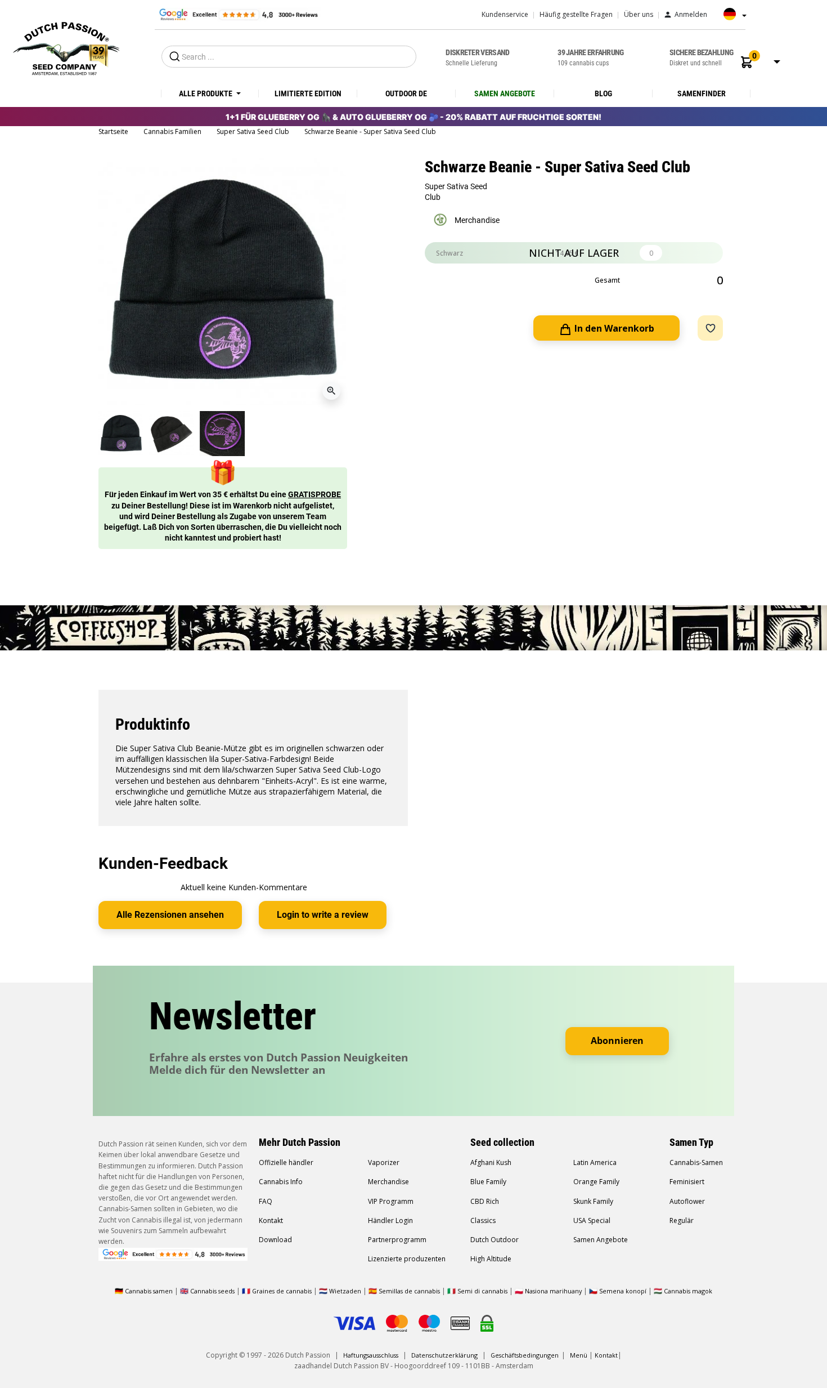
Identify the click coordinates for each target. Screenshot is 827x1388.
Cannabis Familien (173, 131)
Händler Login (390, 1220)
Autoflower (687, 1201)
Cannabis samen (149, 1291)
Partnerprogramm (397, 1239)
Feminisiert (686, 1181)
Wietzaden (346, 1291)
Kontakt (271, 1220)
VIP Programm (391, 1201)
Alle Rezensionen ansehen (170, 914)
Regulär (681, 1220)
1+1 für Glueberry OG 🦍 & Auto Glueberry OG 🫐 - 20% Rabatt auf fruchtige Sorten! (413, 117)
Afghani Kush (490, 1162)
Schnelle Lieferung (477, 57)
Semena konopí (622, 1291)
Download (275, 1239)
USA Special (591, 1220)
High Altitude (490, 1259)
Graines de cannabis (282, 1291)
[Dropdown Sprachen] (732, 18)
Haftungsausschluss (370, 1355)
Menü (578, 1355)
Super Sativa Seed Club (254, 131)
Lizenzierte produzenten (407, 1259)
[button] (746, 62)
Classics (483, 1220)
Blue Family (488, 1181)
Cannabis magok (688, 1291)
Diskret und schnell (701, 57)
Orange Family (596, 1181)
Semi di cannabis (482, 1291)
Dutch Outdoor (494, 1239)
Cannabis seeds (212, 1291)
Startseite (114, 131)
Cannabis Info (281, 1181)
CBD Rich (484, 1201)
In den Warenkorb (613, 328)
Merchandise (388, 1181)
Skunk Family (593, 1201)
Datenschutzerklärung (444, 1355)
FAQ (265, 1201)
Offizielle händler (286, 1162)
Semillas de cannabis (409, 1291)
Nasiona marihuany (553, 1291)
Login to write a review (322, 914)
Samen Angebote (600, 1239)
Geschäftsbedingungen (525, 1355)
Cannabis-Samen (696, 1162)
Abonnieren (617, 1040)
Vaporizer (383, 1162)
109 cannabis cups (590, 57)
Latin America (595, 1162)
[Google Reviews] (238, 14)
